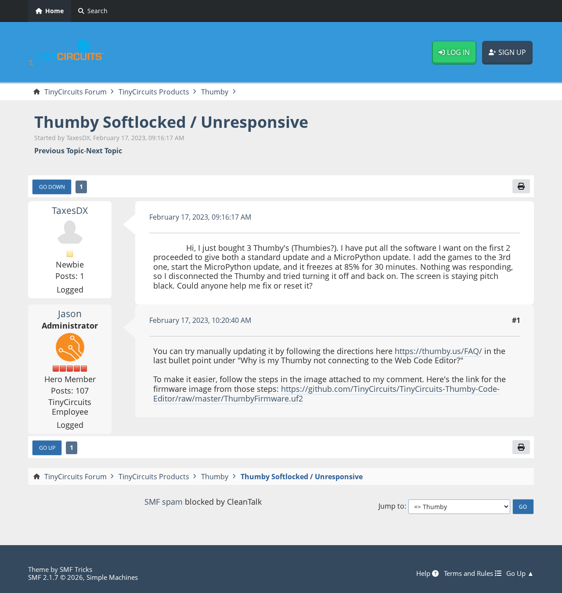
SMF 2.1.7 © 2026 (55, 577)
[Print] (521, 186)
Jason (70, 313)
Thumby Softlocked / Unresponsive (171, 122)
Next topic (104, 151)
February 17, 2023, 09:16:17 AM (200, 217)
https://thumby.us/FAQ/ (438, 351)
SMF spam (163, 501)
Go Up (47, 447)
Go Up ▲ (520, 573)
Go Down (52, 186)
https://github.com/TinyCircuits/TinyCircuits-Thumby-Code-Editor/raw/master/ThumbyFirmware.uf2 (326, 393)
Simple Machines (112, 577)
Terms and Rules (469, 573)
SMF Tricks (76, 569)
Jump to (391, 506)
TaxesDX (70, 210)
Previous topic (59, 151)
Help (424, 573)
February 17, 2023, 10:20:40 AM (200, 320)
